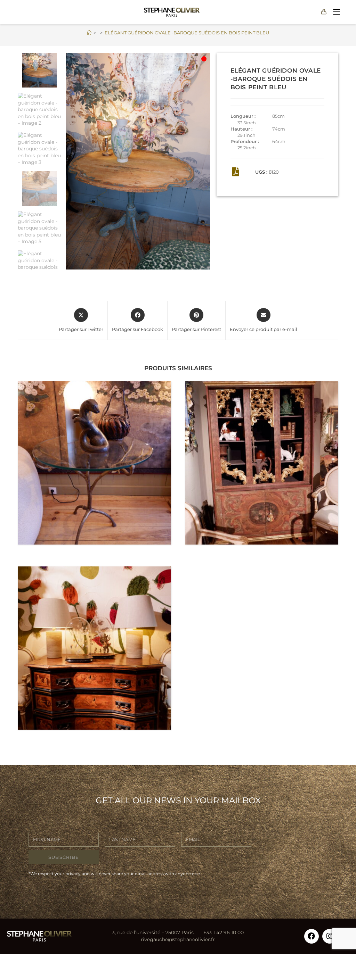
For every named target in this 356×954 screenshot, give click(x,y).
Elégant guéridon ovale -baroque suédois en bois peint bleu (187, 32)
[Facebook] (311, 936)
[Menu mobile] (335, 12)
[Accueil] (89, 32)
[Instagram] (329, 936)
